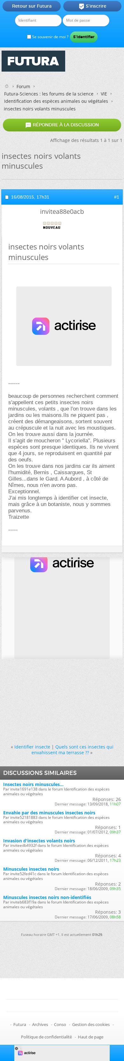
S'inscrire (92, 6)
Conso (60, 1024)
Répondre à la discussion (62, 125)
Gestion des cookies (91, 1024)
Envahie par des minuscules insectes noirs (49, 813)
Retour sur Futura (32, 6)
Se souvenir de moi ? (49, 36)
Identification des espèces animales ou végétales (56, 101)
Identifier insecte (32, 747)
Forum (23, 86)
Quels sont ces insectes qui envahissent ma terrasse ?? (72, 749)
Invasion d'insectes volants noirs (39, 841)
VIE (104, 94)
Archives (40, 1024)
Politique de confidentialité (46, 1037)
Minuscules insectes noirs (31, 869)
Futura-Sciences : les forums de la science (48, 94)
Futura (19, 1024)
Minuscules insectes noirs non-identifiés (47, 897)
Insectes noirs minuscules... (33, 784)
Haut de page (90, 1037)
